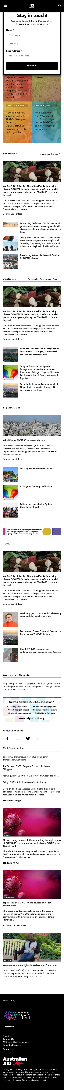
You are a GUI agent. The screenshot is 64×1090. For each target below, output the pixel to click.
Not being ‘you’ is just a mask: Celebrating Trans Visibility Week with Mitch (40, 615)
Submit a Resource (12, 1045)
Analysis (7, 835)
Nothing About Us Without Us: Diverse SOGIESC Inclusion (31, 775)
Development (9, 278)
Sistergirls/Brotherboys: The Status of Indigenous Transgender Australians (26, 758)
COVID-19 (8, 543)
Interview (7, 960)
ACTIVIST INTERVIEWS (14, 925)
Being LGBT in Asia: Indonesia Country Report (25, 782)
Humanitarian (10, 153)
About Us (7, 1036)
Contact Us (8, 1039)
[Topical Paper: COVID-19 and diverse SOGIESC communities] (32, 884)
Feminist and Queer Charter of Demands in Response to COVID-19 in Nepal (40, 633)
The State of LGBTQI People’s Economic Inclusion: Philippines (26, 768)
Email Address (14, 50)
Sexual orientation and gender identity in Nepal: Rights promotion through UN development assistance (39, 387)
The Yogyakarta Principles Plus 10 (36, 468)
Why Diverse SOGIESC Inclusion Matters (24, 440)
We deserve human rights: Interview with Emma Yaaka (31, 965)
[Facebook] (7, 739)
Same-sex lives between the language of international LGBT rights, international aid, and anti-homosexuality (39, 351)
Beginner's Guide (11, 407)
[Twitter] (28, 739)
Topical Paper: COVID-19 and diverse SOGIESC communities (27, 904)
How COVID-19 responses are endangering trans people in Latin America (40, 650)
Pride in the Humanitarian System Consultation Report (36, 506)
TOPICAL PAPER (11, 863)
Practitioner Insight (12, 800)
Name (10, 30)
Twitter (37, 739)
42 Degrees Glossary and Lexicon (36, 486)
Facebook (17, 739)
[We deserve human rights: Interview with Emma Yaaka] (32, 947)
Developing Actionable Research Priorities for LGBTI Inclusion (40, 257)
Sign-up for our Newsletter (16, 674)
